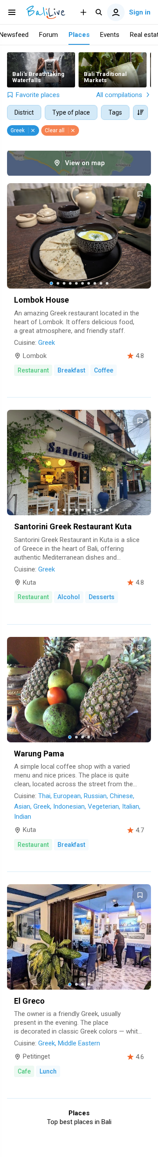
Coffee (103, 370)
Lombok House (41, 299)
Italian (130, 806)
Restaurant (33, 370)
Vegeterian (103, 806)
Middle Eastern (79, 1043)
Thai (44, 796)
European (67, 796)
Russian (95, 796)
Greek (46, 343)
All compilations (119, 95)
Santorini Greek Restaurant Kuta (73, 526)
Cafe (24, 1071)
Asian (22, 806)
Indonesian (69, 806)
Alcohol (68, 596)
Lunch (48, 1071)
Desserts (102, 596)
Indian (22, 817)
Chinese (121, 796)
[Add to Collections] (140, 194)
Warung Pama (39, 753)
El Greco (29, 1000)
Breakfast (71, 370)
